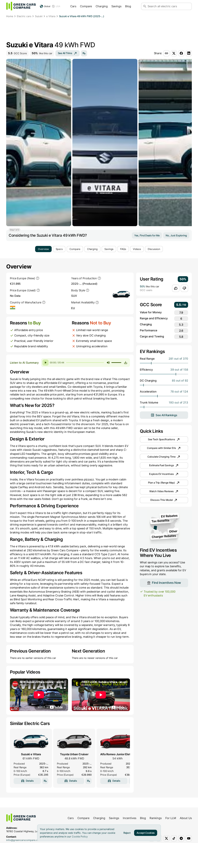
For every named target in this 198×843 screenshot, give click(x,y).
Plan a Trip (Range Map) (161, 482)
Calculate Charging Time (161, 456)
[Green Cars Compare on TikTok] (174, 838)
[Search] (145, 6)
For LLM (170, 818)
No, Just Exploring (176, 235)
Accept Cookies (146, 832)
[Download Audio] (126, 362)
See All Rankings (166, 415)
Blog (128, 6)
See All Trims (65, 53)
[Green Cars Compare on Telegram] (181, 838)
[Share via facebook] (181, 53)
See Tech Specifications (161, 439)
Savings (116, 6)
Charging (102, 6)
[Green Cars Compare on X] (166, 838)
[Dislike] (184, 288)
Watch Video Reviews (161, 491)
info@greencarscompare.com (23, 840)
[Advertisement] (99, 30)
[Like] (175, 288)
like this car (42, 53)
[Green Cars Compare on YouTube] (189, 838)
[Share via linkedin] (189, 53)
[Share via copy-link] (166, 53)
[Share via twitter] (174, 53)
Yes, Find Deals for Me (146, 235)
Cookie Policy (80, 836)
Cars (73, 6)
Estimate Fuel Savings (161, 465)
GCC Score (17, 53)
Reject (126, 832)
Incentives (129, 818)
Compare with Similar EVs (161, 448)
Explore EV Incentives (161, 473)
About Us (186, 818)
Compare (86, 6)
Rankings (156, 818)
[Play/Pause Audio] (45, 362)
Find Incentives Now (166, 583)
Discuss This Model (161, 499)
